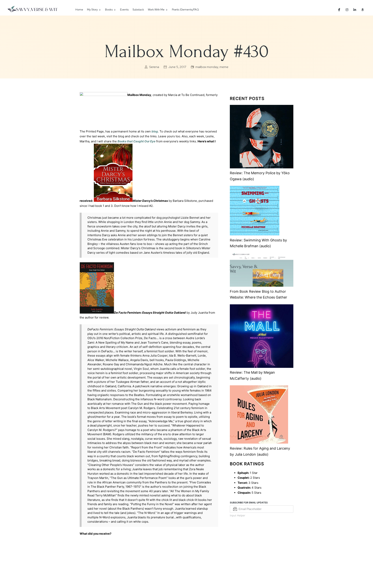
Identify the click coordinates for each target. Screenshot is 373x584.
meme (224, 67)
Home (79, 9)
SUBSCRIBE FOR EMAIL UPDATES (249, 502)
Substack (138, 9)
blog (155, 131)
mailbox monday (206, 67)
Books (109, 9)
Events (124, 9)
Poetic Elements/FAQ (185, 9)
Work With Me (156, 9)
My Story (92, 9)
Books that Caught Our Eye (136, 141)
